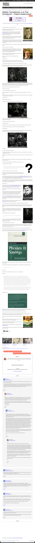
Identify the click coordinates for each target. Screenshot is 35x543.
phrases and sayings (19, 348)
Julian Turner (7, 469)
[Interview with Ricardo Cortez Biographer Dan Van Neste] (27, 340)
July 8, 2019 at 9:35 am (8, 494)
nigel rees (16, 348)
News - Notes (7, 347)
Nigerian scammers (4, 201)
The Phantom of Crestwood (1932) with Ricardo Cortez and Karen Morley (6, 344)
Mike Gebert (7, 493)
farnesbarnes (10, 348)
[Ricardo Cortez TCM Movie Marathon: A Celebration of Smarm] (17, 340)
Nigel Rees (3, 309)
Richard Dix (26, 348)
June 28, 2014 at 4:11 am (10, 394)
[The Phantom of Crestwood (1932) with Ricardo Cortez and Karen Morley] (7, 340)
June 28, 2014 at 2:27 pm (12, 440)
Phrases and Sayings (24, 229)
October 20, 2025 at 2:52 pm (9, 510)
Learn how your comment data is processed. (17, 537)
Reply (4, 390)
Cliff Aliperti (8, 393)
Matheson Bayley (8, 480)
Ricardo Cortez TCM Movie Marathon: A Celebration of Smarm (17, 344)
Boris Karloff (7, 348)
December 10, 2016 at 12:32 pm (9, 470)
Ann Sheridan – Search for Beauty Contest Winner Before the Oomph (22, 353)
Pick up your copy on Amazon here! (17, 371)
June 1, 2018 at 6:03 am (8, 481)
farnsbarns (13, 348)
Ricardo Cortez (23, 348)
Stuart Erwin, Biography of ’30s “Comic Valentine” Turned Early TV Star (13, 351)
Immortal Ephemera (6, 4)
